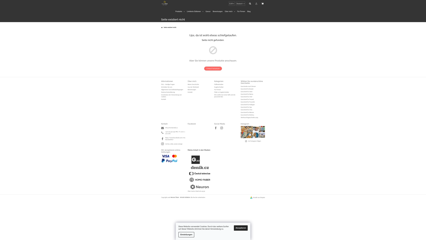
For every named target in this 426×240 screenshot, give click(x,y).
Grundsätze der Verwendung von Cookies (171, 96)
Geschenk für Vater (246, 91)
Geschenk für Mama (247, 94)
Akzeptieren (241, 228)
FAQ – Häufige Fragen (168, 84)
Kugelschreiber (219, 87)
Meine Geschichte (193, 84)
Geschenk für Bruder (247, 89)
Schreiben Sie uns (166, 87)
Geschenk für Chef (246, 97)
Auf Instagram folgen (254, 141)
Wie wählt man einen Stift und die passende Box (224, 96)
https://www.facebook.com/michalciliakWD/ (175, 138)
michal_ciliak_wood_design (173, 144)
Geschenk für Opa (246, 107)
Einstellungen (186, 235)
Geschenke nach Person (248, 86)
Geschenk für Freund (247, 99)
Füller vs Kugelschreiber (221, 92)
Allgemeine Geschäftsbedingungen (172, 89)
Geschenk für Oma (246, 110)
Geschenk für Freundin (248, 102)
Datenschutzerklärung (168, 92)
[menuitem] (180, 11)
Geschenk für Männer (247, 112)
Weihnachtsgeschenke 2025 (249, 117)
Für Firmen (217, 89)
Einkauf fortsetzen (213, 68)
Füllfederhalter (218, 84)
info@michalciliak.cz (171, 128)
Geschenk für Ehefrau (247, 115)
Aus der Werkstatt (193, 87)
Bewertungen (192, 89)
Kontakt (163, 99)
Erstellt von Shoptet (259, 197)
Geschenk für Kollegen (248, 104)
